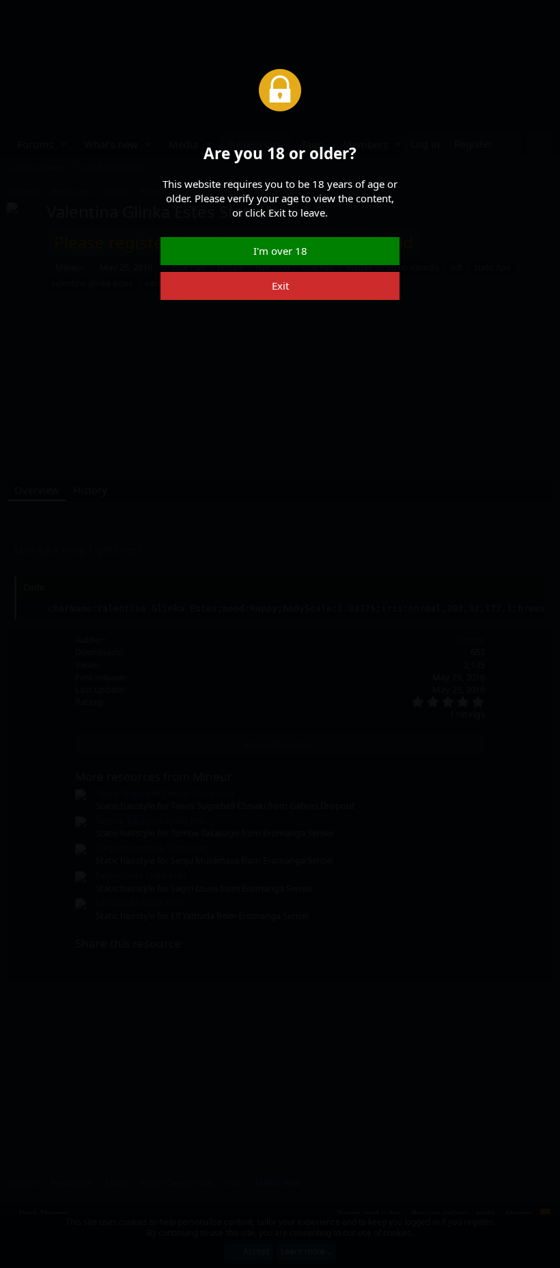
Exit (280, 285)
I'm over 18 (280, 251)
